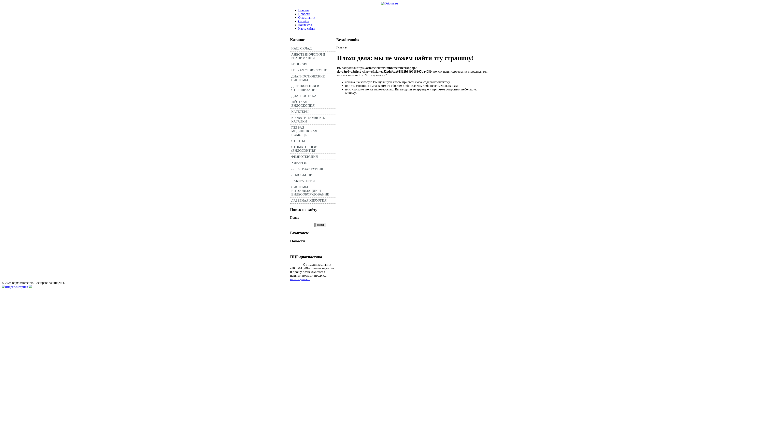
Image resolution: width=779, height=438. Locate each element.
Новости (304, 14)
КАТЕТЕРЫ (300, 111)
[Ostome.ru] (389, 3)
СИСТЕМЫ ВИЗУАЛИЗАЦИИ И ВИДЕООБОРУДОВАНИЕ (310, 190)
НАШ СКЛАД (301, 48)
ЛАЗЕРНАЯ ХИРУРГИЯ (309, 200)
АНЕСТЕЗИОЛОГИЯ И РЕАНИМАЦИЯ (308, 56)
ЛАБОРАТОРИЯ (303, 181)
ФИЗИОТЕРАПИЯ (304, 156)
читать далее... (300, 279)
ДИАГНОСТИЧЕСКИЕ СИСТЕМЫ (308, 78)
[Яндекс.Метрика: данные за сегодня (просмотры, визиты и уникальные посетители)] (15, 287)
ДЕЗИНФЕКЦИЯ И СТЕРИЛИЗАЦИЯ (305, 87)
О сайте (303, 21)
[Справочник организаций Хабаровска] (30, 287)
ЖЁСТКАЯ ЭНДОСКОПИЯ (303, 103)
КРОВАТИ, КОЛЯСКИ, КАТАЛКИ (308, 119)
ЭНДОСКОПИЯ (303, 175)
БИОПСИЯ (299, 64)
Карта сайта (306, 28)
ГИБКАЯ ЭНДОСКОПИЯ (309, 70)
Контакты (305, 25)
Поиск (294, 217)
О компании (306, 17)
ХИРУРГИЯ (300, 162)
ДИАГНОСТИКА (303, 96)
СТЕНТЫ (298, 141)
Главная (303, 10)
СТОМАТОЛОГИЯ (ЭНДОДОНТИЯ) (304, 148)
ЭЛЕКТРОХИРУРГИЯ (307, 169)
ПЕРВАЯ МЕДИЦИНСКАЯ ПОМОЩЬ (304, 131)
